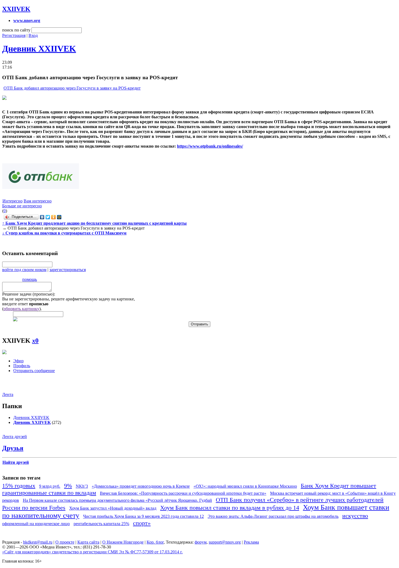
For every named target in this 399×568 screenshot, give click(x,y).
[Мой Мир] (59, 217)
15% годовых (18, 485)
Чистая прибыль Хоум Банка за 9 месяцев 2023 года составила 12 (143, 516)
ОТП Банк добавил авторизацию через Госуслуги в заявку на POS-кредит (72, 88)
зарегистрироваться (67, 269)
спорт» (142, 523)
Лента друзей (14, 436)
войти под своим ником (24, 269)
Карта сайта (88, 542)
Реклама (251, 542)
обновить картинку (21, 308)
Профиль (21, 365)
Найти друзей (15, 462)
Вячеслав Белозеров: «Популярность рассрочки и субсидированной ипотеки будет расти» (183, 493)
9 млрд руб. (49, 486)
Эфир (18, 360)
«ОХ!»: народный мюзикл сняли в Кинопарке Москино (245, 486)
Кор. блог (155, 542)
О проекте (64, 542)
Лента (7, 394)
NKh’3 (82, 486)
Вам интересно (38, 201)
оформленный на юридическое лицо (36, 523)
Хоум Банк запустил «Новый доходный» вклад (112, 508)
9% (68, 485)
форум (201, 542)
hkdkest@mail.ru (37, 542)
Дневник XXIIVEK (39, 48)
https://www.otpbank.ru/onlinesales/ (210, 146)
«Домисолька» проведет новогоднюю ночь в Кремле (141, 486)
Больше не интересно (22, 206)
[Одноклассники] (53, 217)
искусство (355, 515)
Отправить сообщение (34, 370)
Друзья (12, 448)
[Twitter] (48, 217)
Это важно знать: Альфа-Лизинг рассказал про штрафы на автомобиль (273, 516)
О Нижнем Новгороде (123, 542)
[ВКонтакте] (42, 217)
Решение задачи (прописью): (28, 294)
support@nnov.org (225, 542)
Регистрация (14, 35)
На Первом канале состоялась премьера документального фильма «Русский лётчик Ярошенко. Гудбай (117, 500)
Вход (33, 35)
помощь (29, 279)
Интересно (12, 201)
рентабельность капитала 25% (101, 523)
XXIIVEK (16, 8)
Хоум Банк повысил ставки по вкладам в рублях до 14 (229, 507)
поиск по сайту (16, 30)
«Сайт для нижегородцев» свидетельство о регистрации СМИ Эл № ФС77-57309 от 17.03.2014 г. (92, 552)
